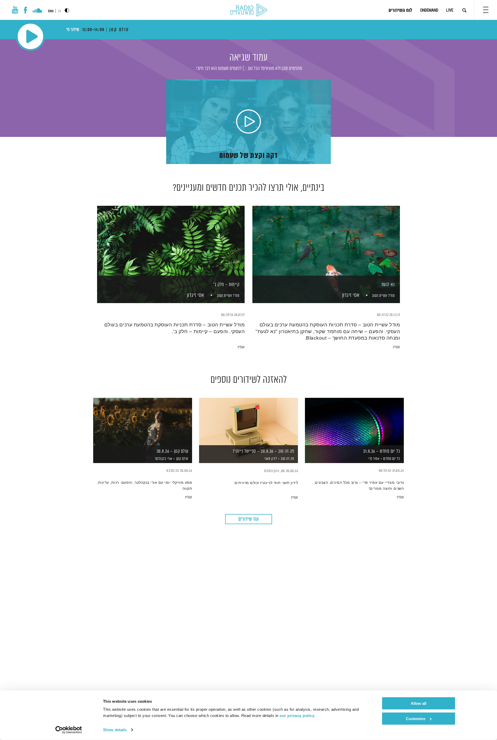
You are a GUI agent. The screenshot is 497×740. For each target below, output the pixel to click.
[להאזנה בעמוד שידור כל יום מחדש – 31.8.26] (354, 421)
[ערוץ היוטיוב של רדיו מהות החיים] (15, 9)
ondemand (429, 10)
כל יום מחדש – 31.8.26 (381, 451)
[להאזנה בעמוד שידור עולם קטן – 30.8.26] (142, 421)
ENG (51, 11)
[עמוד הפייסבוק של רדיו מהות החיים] (25, 10)
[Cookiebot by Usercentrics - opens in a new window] (68, 730)
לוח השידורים (400, 11)
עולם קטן (182, 459)
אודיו (396, 347)
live (449, 10)
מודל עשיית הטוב (383, 296)
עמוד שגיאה (248, 57)
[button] (485, 10)
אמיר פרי (373, 459)
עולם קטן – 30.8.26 (172, 451)
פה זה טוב (287, 459)
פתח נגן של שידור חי (30, 36)
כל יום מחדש (391, 459)
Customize (415, 718)
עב (59, 11)
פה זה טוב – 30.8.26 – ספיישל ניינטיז (263, 451)
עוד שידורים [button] (248, 519)
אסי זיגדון (350, 295)
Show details (115, 730)
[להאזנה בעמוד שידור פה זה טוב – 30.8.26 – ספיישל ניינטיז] (248, 421)
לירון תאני (270, 459)
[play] (248, 121)
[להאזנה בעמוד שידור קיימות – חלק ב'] (171, 245)
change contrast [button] (67, 10)
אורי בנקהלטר (163, 459)
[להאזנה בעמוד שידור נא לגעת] (326, 245)
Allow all (418, 703)
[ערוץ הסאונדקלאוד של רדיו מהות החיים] (37, 11)
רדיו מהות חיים (249, 10)
